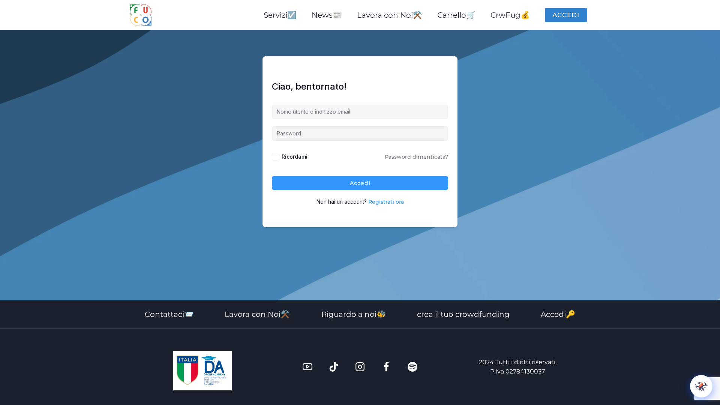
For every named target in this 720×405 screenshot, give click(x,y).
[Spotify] (412, 366)
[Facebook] (386, 366)
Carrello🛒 (456, 15)
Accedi (565, 15)
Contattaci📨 (169, 314)
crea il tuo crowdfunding (463, 314)
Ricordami (295, 156)
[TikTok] (334, 366)
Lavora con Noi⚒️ (389, 15)
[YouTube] (307, 366)
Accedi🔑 (558, 314)
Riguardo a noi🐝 (353, 314)
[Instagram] (360, 366)
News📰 (327, 15)
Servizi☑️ (280, 15)
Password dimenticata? (416, 156)
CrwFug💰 (510, 15)
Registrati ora (386, 201)
